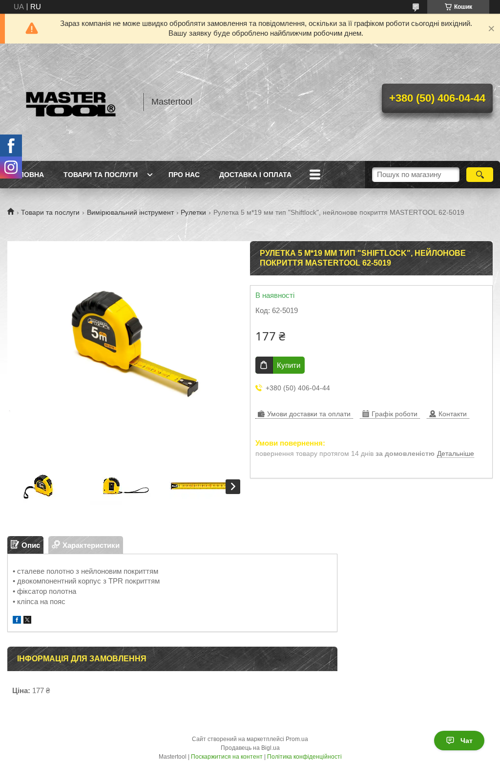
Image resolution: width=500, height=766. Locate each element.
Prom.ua (297, 739)
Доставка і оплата (255, 175)
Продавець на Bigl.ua (250, 747)
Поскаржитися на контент (227, 756)
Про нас (184, 175)
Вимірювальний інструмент (130, 212)
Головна (27, 175)
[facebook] (17, 621)
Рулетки (193, 212)
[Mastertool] (70, 102)
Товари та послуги (100, 175)
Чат (466, 740)
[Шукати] (479, 174)
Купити (288, 365)
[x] (27, 621)
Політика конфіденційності (304, 756)
